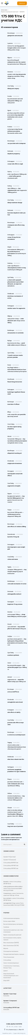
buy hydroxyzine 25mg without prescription (16, 641)
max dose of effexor (13, 404)
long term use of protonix (15, 826)
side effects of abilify (13, 712)
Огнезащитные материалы (10, 951)
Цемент (5, 971)
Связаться (22, 3)
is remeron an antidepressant (16, 735)
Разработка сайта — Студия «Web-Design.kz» (14, 1033)
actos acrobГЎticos (13, 692)
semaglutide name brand (15, 702)
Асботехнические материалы (11, 918)
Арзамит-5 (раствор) (9, 857)
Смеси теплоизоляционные (11, 963)
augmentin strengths (13, 486)
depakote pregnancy (13, 153)
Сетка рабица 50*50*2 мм (10, 863)
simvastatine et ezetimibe (15, 333)
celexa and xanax (12, 559)
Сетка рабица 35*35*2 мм (10, 868)
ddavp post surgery (13, 88)
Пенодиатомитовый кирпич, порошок (13, 954)
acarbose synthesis (13, 655)
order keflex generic (15, 176)
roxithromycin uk (12, 514)
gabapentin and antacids (14, 35)
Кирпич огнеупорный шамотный (9, 12)
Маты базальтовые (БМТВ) (11, 943)
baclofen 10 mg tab (13, 537)
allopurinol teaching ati (14, 453)
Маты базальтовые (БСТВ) (11, 945)
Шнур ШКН (6, 980)
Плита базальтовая (8, 957)
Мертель (5, 948)
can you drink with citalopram (16, 143)
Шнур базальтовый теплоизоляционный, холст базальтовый (10, 975)
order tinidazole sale (13, 784)
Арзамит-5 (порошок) (9, 860)
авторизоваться (14, 839)
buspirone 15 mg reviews (14, 604)
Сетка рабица (7, 960)
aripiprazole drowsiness (14, 463)
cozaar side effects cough (15, 164)
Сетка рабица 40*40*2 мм (10, 865)
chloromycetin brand (13, 747)
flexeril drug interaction (14, 382)
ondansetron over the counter (16, 62)
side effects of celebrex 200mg (16, 526)
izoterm (22, 12)
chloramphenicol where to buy (16, 268)
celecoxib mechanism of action (16, 584)
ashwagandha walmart (14, 594)
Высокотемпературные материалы (13, 924)
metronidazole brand (13, 369)
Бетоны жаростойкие (9, 921)
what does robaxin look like (15, 759)
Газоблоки (6, 927)
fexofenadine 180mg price (15, 814)
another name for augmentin (16, 308)
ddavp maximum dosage (14, 202)
